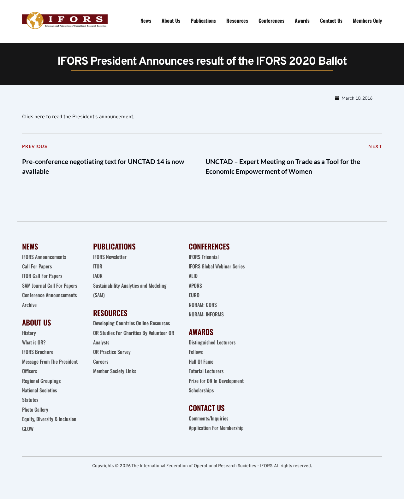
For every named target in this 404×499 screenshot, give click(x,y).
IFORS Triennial (204, 257)
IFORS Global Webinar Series (217, 266)
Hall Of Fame (201, 361)
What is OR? (34, 342)
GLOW (28, 428)
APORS (195, 285)
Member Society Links (115, 371)
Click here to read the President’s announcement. (78, 117)
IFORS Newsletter (110, 257)
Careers (101, 361)
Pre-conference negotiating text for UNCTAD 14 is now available (103, 166)
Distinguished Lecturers (212, 342)
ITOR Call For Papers (42, 275)
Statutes (30, 399)
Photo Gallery (35, 409)
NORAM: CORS (203, 304)
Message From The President (50, 361)
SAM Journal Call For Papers (50, 285)
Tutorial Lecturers (206, 371)
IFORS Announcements (44, 257)
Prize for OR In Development (216, 381)
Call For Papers (37, 266)
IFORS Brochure (37, 351)
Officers (29, 371)
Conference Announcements (49, 295)
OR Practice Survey (112, 351)
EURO (194, 295)
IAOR (98, 275)
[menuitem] (145, 20)
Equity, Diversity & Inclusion (50, 419)
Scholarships (201, 390)
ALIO (193, 275)
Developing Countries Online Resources (131, 323)
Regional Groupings (41, 381)
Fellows (196, 351)
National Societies (39, 390)
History (29, 333)
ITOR (97, 266)
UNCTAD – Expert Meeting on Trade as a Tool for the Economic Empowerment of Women (282, 166)
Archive (29, 304)
